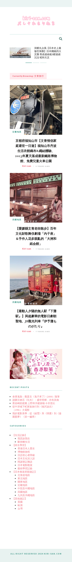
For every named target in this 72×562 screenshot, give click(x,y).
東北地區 (22, 478)
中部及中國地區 (26, 488)
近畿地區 (16, 132)
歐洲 (20, 505)
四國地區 (16, 219)
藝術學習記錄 (25, 468)
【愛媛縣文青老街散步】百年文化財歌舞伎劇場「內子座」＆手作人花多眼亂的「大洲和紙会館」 (36, 236)
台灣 (20, 508)
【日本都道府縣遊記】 (24, 471)
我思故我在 (24, 438)
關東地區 (22, 481)
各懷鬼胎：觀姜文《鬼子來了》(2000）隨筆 (36, 396)
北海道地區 (24, 475)
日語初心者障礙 (26, 455)
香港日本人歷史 (26, 448)
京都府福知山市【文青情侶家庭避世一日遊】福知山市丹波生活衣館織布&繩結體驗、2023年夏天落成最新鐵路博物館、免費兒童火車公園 (36, 151)
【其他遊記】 (19, 498)
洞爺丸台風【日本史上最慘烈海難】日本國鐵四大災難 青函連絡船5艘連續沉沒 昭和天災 (47, 52)
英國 (20, 501)
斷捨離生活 (24, 441)
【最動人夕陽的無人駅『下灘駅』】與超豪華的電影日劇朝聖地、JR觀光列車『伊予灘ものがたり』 (36, 318)
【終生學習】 (19, 445)
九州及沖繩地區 (26, 495)
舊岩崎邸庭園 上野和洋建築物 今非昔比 (33, 403)
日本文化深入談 (26, 458)
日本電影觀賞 (25, 465)
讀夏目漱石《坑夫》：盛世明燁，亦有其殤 (35, 399)
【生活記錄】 (19, 435)
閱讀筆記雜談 (25, 461)
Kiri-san (26, 166)
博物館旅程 (24, 451)
